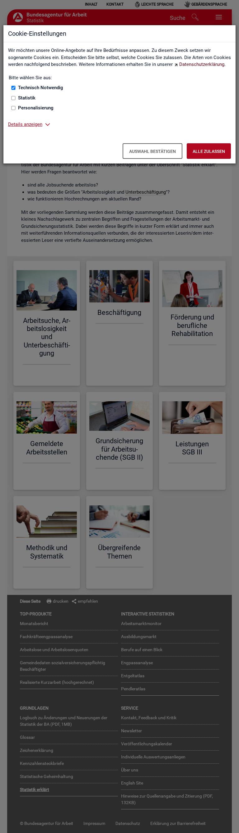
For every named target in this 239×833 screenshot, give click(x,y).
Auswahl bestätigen (152, 151)
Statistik (26, 98)
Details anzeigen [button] (25, 124)
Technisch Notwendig (40, 87)
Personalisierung (36, 108)
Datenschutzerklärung (201, 64)
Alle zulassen (209, 151)
